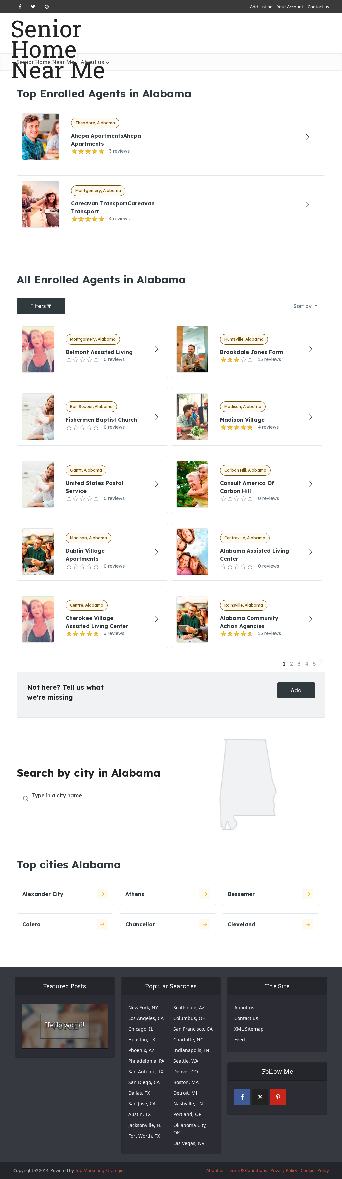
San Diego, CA (144, 1082)
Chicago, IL (140, 1029)
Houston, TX (141, 1039)
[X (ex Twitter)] (260, 1097)
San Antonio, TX (145, 1071)
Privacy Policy (283, 1170)
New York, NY (143, 1007)
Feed (239, 1039)
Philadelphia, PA (146, 1061)
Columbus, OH (189, 1018)
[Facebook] (242, 1097)
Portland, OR (187, 1114)
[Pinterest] (278, 1097)
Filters (38, 306)
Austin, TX (139, 1114)
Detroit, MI (185, 1093)
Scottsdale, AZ (189, 1007)
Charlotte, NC (188, 1039)
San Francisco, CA (193, 1029)
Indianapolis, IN (191, 1050)
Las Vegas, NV (188, 1143)
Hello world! (64, 1024)
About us (92, 61)
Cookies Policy (315, 1170)
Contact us (318, 7)
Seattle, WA (185, 1061)
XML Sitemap (249, 1029)
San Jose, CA (142, 1103)
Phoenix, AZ (141, 1050)
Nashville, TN (188, 1103)
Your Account (290, 7)
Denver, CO (185, 1071)
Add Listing (261, 7)
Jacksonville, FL (144, 1125)
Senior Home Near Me (58, 49)
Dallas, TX (139, 1093)
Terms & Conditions (247, 1170)
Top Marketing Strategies (100, 1170)
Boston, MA (186, 1082)
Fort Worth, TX (144, 1136)
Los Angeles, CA (146, 1018)
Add (296, 690)
